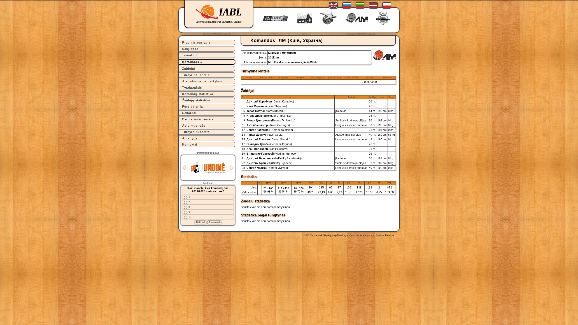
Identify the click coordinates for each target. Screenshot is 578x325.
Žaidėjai (188, 68)
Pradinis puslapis (196, 42)
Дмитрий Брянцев (269, 163)
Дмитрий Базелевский (274, 158)
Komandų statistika (197, 94)
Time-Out (189, 55)
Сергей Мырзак (267, 167)
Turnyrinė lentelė (196, 75)
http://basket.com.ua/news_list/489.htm (293, 62)
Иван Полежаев (267, 149)
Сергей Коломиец (270, 130)
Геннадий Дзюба (269, 144)
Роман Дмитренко (271, 120)
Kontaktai (189, 144)
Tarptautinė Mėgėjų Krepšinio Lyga (329, 235)
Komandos (190, 62)
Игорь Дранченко (269, 115)
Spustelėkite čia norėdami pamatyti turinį (266, 207)
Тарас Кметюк (266, 111)
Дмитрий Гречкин (268, 139)
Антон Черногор (268, 125)
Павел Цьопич (265, 134)
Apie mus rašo (193, 125)
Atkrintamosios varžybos (202, 81)
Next (231, 167)
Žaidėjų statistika (196, 100)
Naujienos (190, 49)
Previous (184, 167)
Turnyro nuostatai (196, 132)
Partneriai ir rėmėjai (198, 119)
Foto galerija (192, 106)
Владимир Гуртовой (272, 153)
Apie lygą (189, 138)
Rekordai (189, 113)
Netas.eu (390, 235)
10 (190, 217)
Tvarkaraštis (192, 87)
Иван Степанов (267, 106)
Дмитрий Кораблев (270, 101)
